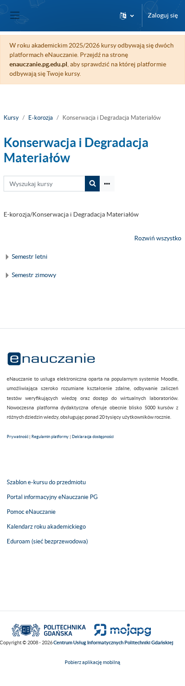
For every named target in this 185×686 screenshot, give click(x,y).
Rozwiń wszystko (157, 238)
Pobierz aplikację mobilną (92, 662)
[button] (127, 15)
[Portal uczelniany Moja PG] (119, 629)
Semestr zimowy (34, 274)
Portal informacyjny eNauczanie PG (52, 497)
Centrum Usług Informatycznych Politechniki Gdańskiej (113, 642)
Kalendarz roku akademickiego (46, 526)
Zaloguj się (163, 15)
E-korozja (40, 117)
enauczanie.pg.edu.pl (38, 64)
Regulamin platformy (50, 436)
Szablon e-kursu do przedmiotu (46, 482)
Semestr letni (30, 256)
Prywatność (17, 436)
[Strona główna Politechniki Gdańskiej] (49, 629)
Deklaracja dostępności (93, 436)
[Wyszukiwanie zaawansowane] (107, 183)
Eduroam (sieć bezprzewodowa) (47, 541)
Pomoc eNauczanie (31, 511)
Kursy (11, 117)
